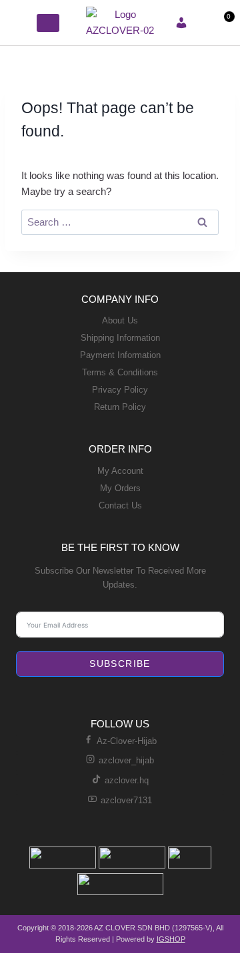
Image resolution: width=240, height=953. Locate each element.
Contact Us (120, 505)
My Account (120, 471)
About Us (120, 320)
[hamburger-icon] (22, 22)
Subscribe (120, 663)
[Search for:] (120, 222)
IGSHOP (171, 939)
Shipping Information (120, 338)
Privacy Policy (120, 390)
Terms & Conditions (120, 372)
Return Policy (120, 407)
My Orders (120, 488)
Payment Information (120, 355)
